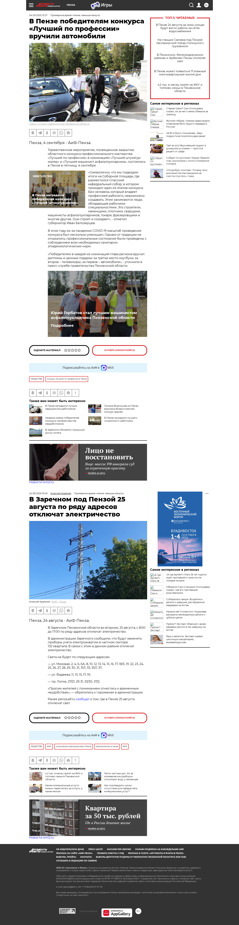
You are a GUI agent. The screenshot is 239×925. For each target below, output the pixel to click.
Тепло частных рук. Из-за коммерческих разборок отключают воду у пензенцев (121, 776)
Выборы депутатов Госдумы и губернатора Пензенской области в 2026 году (141, 857)
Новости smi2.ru (41, 482)
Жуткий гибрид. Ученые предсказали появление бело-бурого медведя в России (188, 123)
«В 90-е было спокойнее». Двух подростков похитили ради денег (186, 134)
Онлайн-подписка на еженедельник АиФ (159, 849)
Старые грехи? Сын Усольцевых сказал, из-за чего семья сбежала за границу (187, 111)
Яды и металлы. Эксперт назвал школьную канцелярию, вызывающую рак (184, 639)
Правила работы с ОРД (110, 853)
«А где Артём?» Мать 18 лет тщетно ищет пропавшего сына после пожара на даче (186, 577)
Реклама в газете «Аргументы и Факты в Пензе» (156, 853)
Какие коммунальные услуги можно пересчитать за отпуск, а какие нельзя (63, 788)
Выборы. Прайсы (66, 857)
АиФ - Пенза (59, 601)
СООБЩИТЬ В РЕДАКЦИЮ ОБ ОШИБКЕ (76, 861)
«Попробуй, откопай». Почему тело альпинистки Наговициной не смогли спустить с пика (186, 173)
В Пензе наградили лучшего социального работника (120, 419)
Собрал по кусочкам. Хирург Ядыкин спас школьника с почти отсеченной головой (187, 160)
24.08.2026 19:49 (38, 493)
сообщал (82, 699)
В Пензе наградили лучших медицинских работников (61, 407)
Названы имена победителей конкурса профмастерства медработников (62, 420)
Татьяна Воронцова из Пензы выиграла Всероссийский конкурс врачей (121, 408)
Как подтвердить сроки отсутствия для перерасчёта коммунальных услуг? (120, 788)
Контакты (86, 857)
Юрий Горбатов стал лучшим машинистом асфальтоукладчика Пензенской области (94, 315)
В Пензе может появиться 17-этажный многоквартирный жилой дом (180, 73)
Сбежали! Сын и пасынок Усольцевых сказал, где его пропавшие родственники (188, 589)
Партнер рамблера (88, 911)
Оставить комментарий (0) (119, 350)
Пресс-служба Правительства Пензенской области (59, 124)
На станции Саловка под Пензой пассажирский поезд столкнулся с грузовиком (180, 43)
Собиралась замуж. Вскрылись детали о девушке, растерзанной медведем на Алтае (185, 602)
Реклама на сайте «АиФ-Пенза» (74, 853)
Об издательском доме (70, 849)
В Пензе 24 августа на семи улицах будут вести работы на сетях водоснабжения (180, 28)
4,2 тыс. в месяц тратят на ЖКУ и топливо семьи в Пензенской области (180, 88)
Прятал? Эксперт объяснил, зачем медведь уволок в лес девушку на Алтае (186, 627)
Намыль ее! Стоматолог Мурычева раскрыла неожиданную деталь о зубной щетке (186, 614)
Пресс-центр (95, 849)
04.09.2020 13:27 (38, 15)
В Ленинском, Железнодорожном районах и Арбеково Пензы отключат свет (180, 58)
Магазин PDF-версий (119, 849)
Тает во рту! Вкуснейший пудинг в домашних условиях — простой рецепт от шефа (186, 148)
